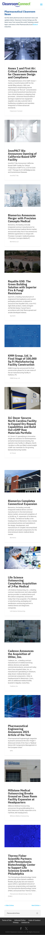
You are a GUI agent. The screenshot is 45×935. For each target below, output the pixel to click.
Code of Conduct (34, 920)
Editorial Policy (20, 920)
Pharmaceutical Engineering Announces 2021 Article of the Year (19, 730)
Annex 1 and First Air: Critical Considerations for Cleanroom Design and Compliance (22, 72)
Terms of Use (7, 920)
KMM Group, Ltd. (15, 378)
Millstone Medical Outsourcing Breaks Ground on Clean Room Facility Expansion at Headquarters (22, 796)
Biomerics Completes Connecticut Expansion (22, 502)
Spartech (12, 316)
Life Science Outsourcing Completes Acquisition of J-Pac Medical (22, 581)
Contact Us (25, 922)
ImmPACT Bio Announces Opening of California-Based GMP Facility (22, 155)
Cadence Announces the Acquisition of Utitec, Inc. (21, 654)
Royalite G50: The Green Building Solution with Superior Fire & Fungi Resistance (22, 287)
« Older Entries (9, 905)
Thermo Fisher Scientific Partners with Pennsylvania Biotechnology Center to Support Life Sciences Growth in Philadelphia (21, 865)
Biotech (35, 24)
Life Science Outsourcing (17, 611)
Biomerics (13, 537)
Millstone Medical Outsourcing (19, 816)
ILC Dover (13, 453)
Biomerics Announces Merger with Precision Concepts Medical (22, 218)
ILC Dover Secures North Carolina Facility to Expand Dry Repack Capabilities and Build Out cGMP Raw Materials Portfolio (22, 425)
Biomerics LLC (14, 241)
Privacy (15, 922)
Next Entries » (36, 905)
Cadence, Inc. (14, 686)
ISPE (11, 751)
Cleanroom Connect (16, 111)
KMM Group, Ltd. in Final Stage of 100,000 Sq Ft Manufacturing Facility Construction (22, 360)
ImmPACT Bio (14, 175)
